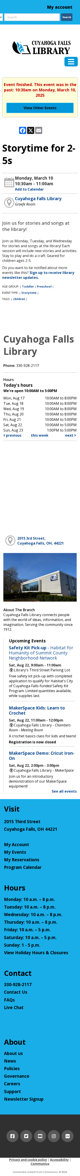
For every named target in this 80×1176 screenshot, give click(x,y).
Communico (40, 1164)
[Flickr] (68, 1136)
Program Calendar (23, 867)
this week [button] (39, 435)
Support (12, 1091)
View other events (40, 107)
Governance (16, 1076)
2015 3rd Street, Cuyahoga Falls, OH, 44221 (40, 541)
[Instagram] (54, 1136)
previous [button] (13, 435)
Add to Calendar (29, 189)
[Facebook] (12, 1136)
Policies (12, 1068)
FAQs (9, 1000)
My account (59, 7)
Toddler (28, 286)
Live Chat (14, 1007)
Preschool (44, 286)
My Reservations (21, 860)
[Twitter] (26, 1136)
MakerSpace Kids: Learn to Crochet (37, 710)
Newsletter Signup (24, 1099)
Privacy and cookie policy (28, 1160)
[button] (71, 61)
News (10, 1061)
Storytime (28, 293)
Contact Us (15, 992)
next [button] (69, 435)
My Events (15, 852)
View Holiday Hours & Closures (36, 953)
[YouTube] (40, 1136)
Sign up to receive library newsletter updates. (38, 275)
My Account (16, 844)
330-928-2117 (18, 984)
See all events (64, 791)
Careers (12, 1084)
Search (66, 17)
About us (13, 1053)
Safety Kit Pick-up (41, 653)
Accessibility (59, 1160)
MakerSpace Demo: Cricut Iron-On (41, 755)
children (19, 299)
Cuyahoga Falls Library (38, 198)
